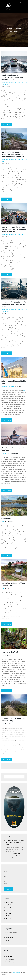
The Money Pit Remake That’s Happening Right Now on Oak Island (13, 304)
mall (24, 390)
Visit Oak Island (16, 972)
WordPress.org (10, 962)
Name (6, 871)
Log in (7, 953)
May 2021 (8, 916)
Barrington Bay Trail (9, 652)
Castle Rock (6, 518)
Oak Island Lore (19, 82)
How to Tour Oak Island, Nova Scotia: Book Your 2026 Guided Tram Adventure (13, 229)
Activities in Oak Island (7, 82)
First (5, 876)
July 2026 (8, 905)
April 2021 (8, 918)
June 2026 (8, 907)
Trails (3, 161)
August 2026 (9, 902)
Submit (8, 889)
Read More (7, 124)
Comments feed (10, 959)
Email (5, 883)
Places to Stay (5, 84)
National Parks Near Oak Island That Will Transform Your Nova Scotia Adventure (12, 154)
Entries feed (9, 956)
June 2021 (8, 913)
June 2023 (8, 910)
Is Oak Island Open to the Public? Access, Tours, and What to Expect (12, 77)
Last (5, 881)
